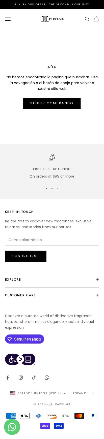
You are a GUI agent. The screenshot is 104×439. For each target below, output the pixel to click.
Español (81, 393)
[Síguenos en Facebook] (7, 377)
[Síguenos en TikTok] (33, 377)
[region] (52, 166)
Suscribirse (25, 256)
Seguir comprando (51, 103)
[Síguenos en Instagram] (20, 377)
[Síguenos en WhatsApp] (46, 377)
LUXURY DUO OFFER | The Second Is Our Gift (52, 4)
